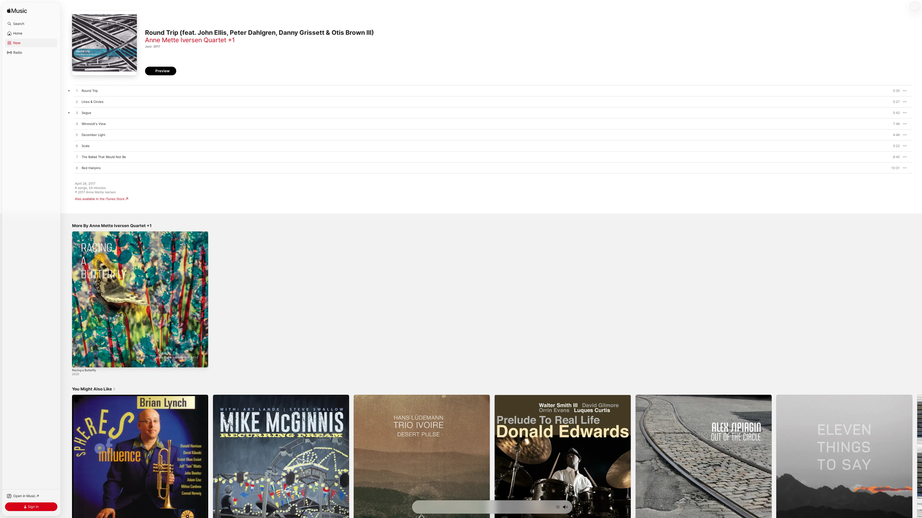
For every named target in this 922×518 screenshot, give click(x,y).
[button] (31, 24)
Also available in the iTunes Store (100, 199)
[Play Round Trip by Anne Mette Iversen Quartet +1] (77, 91)
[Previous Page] (67, 462)
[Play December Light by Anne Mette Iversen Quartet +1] (77, 135)
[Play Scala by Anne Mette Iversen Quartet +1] (77, 146)
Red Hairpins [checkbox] (91, 168)
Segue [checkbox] (86, 113)
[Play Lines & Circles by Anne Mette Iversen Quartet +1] (77, 102)
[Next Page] (917, 462)
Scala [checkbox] (85, 146)
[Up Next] (558, 507)
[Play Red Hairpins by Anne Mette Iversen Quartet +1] (77, 168)
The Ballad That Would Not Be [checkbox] (104, 157)
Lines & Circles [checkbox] (92, 102)
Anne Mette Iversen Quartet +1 (190, 40)
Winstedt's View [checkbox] (94, 124)
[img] (17, 11)
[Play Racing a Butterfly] (78, 361)
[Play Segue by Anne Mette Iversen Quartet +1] (77, 113)
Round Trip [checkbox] (90, 91)
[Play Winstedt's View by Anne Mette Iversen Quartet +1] (77, 124)
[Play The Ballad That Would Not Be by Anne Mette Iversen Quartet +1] (77, 157)
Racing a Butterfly (85, 233)
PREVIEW (894, 90)
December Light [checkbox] (93, 135)
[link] (94, 389)
